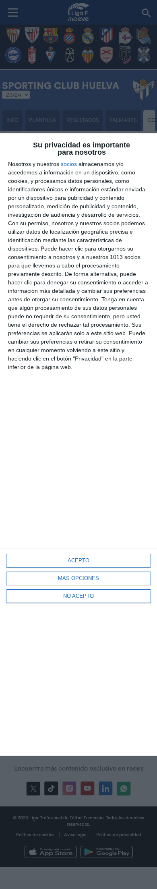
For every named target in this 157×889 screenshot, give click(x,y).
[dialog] (78, 444)
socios (69, 164)
